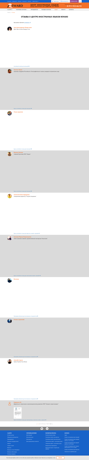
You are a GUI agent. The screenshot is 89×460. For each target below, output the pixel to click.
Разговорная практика (50, 433)
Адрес (66, 435)
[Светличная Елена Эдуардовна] (9, 195)
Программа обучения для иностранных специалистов (25, 316)
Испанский (29, 1)
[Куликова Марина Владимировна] (9, 237)
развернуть (27, 22)
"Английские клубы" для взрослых (52, 437)
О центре (9, 9)
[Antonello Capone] (9, 360)
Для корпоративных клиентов (32, 441)
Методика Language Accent (12, 441)
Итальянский (24, 1)
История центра (10, 435)
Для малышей (29, 435)
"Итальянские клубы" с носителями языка (53, 441)
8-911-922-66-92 (74, 6)
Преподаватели (34, 9)
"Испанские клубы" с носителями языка (53, 443)
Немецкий (19, 1)
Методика (46, 9)
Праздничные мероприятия (51, 445)
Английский (9, 1)
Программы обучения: (22, 22)
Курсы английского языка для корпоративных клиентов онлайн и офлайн (29, 419)
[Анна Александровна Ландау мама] (9, 28)
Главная (8, 12)
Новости (63, 9)
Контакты (71, 9)
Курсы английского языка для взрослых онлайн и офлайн (26, 233)
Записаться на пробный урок (70, 451)
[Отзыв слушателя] (9, 112)
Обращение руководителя (12, 437)
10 (50, 424)
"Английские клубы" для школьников (52, 439)
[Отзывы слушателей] (9, 320)
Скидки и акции (10, 445)
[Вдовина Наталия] (9, 153)
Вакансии (9, 447)
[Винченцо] (9, 279)
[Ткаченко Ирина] (9, 70)
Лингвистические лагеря (50, 435)
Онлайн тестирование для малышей (72, 437)
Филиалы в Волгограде (12, 451)
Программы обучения (21, 9)
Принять (60, 457)
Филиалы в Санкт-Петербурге (13, 449)
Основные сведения (11, 454)
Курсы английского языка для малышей (22, 108)
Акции (56, 9)
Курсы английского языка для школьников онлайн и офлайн (27, 275)
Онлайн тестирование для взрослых (72, 449)
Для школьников (29, 437)
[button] (35, 1)
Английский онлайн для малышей (21, 66)
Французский (14, 1)
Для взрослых (29, 439)
